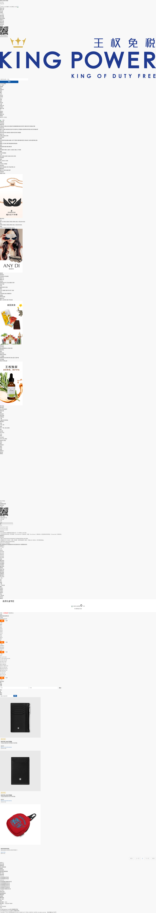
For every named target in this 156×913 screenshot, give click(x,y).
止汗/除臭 (19, 149)
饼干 (11, 290)
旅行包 (13, 228)
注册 (3, 8)
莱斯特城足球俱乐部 (4, 616)
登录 (1, 8)
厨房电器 (2, 353)
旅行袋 (7, 228)
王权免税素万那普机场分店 (6, 881)
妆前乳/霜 (31, 140)
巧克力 (1, 290)
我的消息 (2, 15)
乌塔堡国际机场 (23, 544)
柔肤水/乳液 (7, 126)
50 (0, 640)
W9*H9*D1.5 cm (3, 670)
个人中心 (2, 14)
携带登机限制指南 (4, 871)
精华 (23, 126)
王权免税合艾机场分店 (5, 887)
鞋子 (1, 429)
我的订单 (2, 9)
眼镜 (1, 162)
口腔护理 (17, 357)
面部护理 (2, 124)
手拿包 (4, 221)
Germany (2, 647)
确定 (2, 620)
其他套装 (4, 153)
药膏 (13, 282)
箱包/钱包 (2, 218)
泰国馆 (1, 273)
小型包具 (20, 221)
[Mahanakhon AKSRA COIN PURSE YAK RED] (20, 824)
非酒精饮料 (9, 293)
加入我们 (2, 899)
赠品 (1, 693)
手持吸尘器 (4, 360)
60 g (1, 636)
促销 (1, 447)
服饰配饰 (2, 168)
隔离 (34, 140)
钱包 (17, 221)
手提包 (11, 221)
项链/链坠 (4, 167)
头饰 (14, 167)
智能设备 (2, 410)
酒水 (1, 292)
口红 (1, 94)
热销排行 (2, 445)
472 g (1, 633)
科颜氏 (1, 107)
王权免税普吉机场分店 (5, 884)
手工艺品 (7, 282)
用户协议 (2, 872)
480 (1, 639)
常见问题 (2, 21)
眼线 (8, 146)
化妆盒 (9, 156)
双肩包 (7, 221)
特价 (1, 690)
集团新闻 (2, 894)
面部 (1, 138)
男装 (1, 426)
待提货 (1, 12)
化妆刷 (5, 156)
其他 (7, 135)
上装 (3, 424)
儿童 (1, 418)
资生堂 (1, 102)
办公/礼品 (2, 432)
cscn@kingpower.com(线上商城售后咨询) (9, 909)
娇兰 (1, 101)
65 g (1, 627)
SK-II (1, 98)
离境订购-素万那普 (4, 0)
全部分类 (2, 121)
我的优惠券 (2, 18)
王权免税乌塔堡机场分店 (5, 889)
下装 (1, 424)
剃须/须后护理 (3, 132)
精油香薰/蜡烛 (3, 348)
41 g (1, 625)
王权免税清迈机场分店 (5, 886)
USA (1, 650)
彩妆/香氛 (2, 137)
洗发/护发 (12, 129)
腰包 (1, 586)
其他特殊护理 (25, 129)
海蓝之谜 (2, 105)
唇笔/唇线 (15, 143)
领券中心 (2, 450)
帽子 (10, 170)
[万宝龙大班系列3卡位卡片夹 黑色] (20, 770)
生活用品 (2, 346)
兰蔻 (1, 104)
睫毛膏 (10, 146)
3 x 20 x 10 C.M (3, 660)
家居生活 (2, 345)
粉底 (1, 91)
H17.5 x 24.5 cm (3, 667)
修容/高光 (26, 140)
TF (0, 110)
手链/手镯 (11, 167)
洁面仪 (1, 135)
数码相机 (2, 407)
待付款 (1, 11)
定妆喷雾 (2, 140)
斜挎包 (14, 221)
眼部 (1, 145)
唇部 (1, 142)
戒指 (1, 167)
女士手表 (6, 160)
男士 (1, 223)
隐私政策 (2, 874)
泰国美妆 (2, 274)
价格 (1, 685)
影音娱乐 (2, 414)
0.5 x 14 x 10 (3, 671)
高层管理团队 (3, 893)
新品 (1, 446)
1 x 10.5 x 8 (2, 673)
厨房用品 (2, 349)
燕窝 (1, 296)
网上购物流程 (3, 867)
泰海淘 (1, 452)
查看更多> (2, 535)
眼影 (5, 146)
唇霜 (1, 143)
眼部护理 (20, 126)
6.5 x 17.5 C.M (3, 657)
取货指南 (2, 24)
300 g (1, 637)
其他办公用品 (3, 440)
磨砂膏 (36, 129)
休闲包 (23, 221)
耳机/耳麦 (2, 415)
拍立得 (1, 409)
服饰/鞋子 (2, 421)
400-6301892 (3, 906)
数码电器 (2, 406)
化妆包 (12, 156)
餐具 (1, 351)
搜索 (15, 695)
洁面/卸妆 (2, 126)
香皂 (1, 129)
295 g (1, 630)
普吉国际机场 (17, 544)
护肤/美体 (2, 123)
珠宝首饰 (2, 165)
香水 (1, 88)
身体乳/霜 (7, 129)
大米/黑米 (4, 300)
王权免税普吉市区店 (4, 878)
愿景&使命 (2, 891)
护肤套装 (31, 126)
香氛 (1, 148)
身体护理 (2, 127)
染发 (32, 129)
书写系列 (2, 437)
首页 (1, 443)
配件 (10, 228)
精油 (29, 129)
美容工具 (2, 134)
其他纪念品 (2, 282)
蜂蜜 (1, 287)
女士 (1, 220)
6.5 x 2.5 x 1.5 (3, 662)
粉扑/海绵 (2, 156)
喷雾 (34, 126)
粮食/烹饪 (2, 298)
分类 (3, 120)
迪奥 (1, 99)
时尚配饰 (2, 157)
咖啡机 (1, 354)
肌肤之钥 (2, 114)
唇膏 (8, 143)
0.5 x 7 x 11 (2, 676)
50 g (1, 634)
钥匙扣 (1, 173)
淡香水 (8, 149)
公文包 (1, 228)
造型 (14, 357)
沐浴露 (3, 129)
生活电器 (2, 359)
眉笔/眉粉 (2, 146)
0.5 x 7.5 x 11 (3, 674)
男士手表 (2, 160)
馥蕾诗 (1, 113)
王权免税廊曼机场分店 (5, 883)
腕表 (1, 159)
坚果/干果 (7, 290)
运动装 (8, 428)
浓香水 (5, 149)
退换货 (1, 868)
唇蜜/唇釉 (11, 143)
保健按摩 (2, 357)
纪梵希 (1, 96)
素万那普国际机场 (4, 544)
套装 (16, 149)
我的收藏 (2, 17)
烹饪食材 (11, 300)
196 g (1, 631)
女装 (1, 423)
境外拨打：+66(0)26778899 (6, 903)
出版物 (1, 896)
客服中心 (2, 19)
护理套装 (20, 129)
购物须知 (2, 22)
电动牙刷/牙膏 (7, 357)
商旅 (1, 226)
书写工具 (2, 438)
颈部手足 (16, 129)
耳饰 (8, 167)
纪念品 (1, 281)
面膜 (26, 126)
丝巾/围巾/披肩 (5, 170)
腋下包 (1, 221)
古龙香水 (12, 149)
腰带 (1, 170)
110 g (1, 628)
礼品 (1, 434)
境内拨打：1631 (3, 902)
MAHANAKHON (3, 619)
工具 (1, 154)
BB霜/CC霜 (11, 140)
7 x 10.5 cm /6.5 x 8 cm (5, 658)
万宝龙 (1, 617)
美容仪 (4, 135)
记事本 (5, 438)
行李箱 (4, 228)
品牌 (1, 449)
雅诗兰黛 (2, 108)
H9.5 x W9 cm (3, 664)
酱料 (1, 300)
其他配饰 (2, 171)
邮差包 (1, 598)
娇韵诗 (1, 111)
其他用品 (6, 420)
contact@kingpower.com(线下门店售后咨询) (9, 910)
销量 (1, 684)
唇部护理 (12, 126)
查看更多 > (2, 546)
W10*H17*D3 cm (4, 668)
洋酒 (1, 293)
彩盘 (1, 153)
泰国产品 (2, 278)
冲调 (1, 285)
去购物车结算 (3, 503)
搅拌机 (4, 354)
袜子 (1, 428)
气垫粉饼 (16, 140)
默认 (1, 682)
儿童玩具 (2, 420)
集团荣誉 (2, 897)
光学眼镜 (5, 164)
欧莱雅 (1, 86)
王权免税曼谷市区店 (4, 877)
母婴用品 (2, 417)
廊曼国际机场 (11, 544)
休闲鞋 (1, 431)
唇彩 (5, 143)
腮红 (1, 92)
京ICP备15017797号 (51, 912)
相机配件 (5, 409)
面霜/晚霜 (16, 126)
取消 (7, 620)
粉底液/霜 (6, 140)
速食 (8, 300)
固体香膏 (2, 149)
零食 (1, 289)
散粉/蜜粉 (20, 140)
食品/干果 (2, 284)
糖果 (4, 290)
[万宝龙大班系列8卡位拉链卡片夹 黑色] (20, 717)
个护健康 (2, 356)
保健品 (1, 295)
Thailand (2, 648)
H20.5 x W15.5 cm (4, 665)
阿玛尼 (1, 95)
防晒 (28, 126)
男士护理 (2, 131)
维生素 (3, 296)
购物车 (1, 115)
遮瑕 (36, 140)
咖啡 (3, 287)
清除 (5, 83)
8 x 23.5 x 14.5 (3, 661)
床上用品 (8, 348)
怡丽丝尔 (2, 89)
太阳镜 (1, 164)
